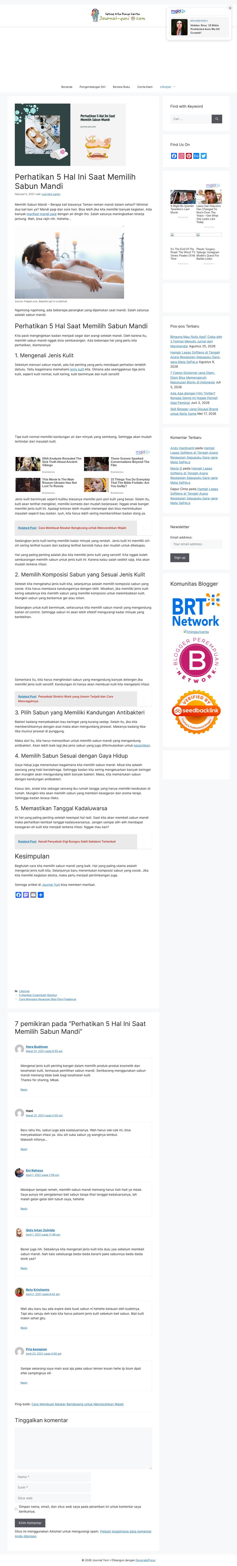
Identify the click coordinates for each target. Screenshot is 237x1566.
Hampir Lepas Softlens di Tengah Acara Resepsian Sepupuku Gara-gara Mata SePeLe (195, 357)
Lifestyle (165, 87)
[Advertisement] (118, 54)
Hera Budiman (37, 1047)
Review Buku (121, 87)
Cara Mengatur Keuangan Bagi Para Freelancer (47, 999)
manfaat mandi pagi (41, 214)
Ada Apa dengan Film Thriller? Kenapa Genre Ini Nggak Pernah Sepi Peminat (194, 398)
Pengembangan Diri (93, 87)
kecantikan (142, 745)
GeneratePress (145, 1560)
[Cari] (217, 119)
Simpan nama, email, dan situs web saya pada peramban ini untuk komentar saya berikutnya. (80, 1509)
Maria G (176, 468)
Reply (24, 1089)
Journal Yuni (51, 885)
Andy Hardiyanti (182, 448)
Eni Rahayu (34, 1170)
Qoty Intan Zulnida (40, 1230)
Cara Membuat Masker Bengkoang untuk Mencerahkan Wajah (78, 1404)
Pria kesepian (36, 1349)
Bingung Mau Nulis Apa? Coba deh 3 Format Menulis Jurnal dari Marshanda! (196, 341)
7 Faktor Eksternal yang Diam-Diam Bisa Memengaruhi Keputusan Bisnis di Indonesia (192, 377)
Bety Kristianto (37, 1290)
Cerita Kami (145, 87)
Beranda (66, 87)
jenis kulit (77, 369)
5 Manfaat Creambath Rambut (38, 995)
